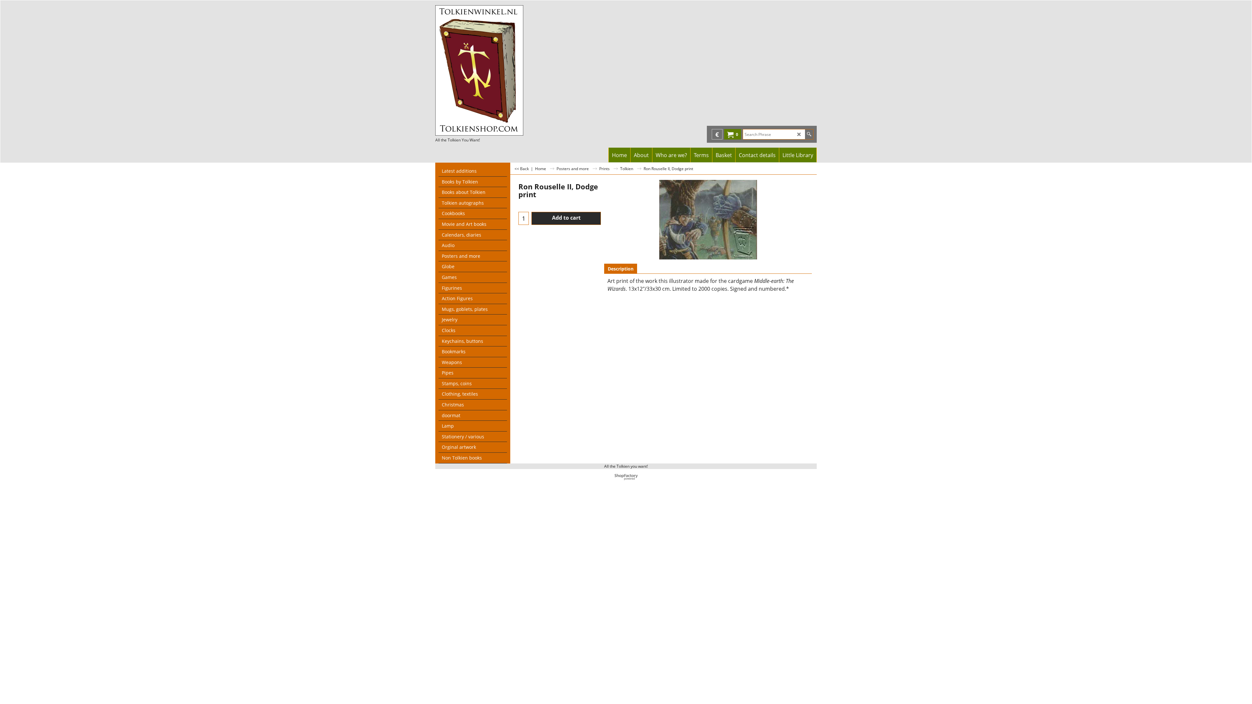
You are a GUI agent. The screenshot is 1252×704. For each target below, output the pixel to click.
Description (620, 269)
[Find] (809, 134)
